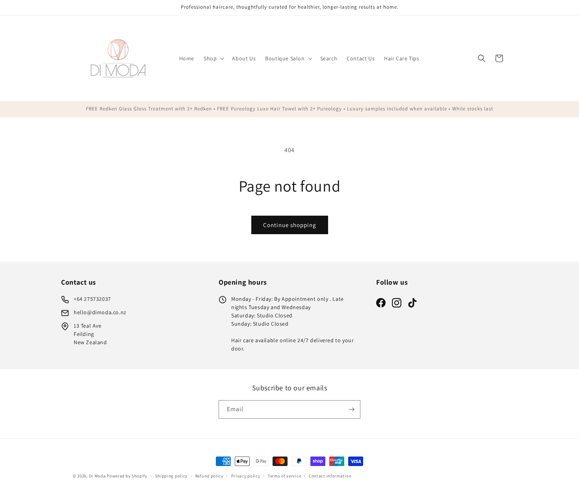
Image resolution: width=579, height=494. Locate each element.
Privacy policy (245, 476)
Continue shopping (289, 225)
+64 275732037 (92, 298)
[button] (213, 58)
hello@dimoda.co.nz (100, 312)
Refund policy (209, 476)
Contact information (330, 476)
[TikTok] (412, 303)
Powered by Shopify (127, 476)
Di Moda (97, 476)
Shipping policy (171, 476)
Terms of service (284, 476)
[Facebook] (381, 303)
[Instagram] (396, 303)
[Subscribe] (351, 409)
